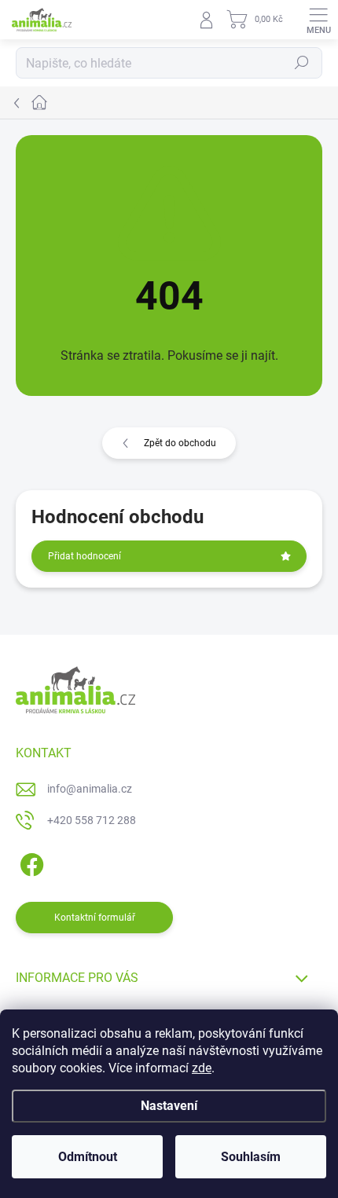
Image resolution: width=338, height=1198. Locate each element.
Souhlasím (251, 1156)
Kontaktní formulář (94, 917)
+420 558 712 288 (91, 820)
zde (201, 1068)
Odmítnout (87, 1156)
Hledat (302, 62)
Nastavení (169, 1105)
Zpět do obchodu (180, 443)
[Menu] (318, 19)
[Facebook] (29, 862)
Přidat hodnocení (84, 556)
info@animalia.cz (89, 788)
